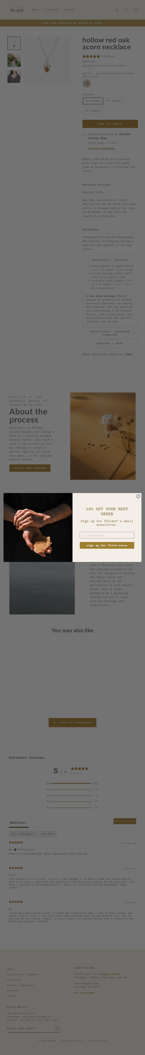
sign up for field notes (107, 545)
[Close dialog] (138, 496)
